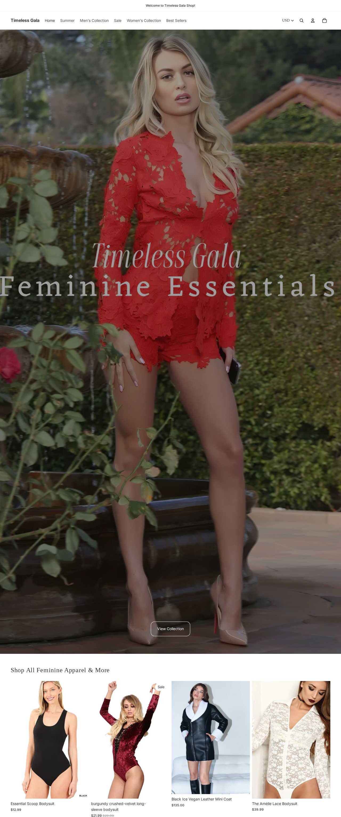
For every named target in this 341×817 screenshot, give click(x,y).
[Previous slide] (19, 740)
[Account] (313, 20)
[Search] (301, 20)
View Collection (170, 628)
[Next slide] (81, 740)
